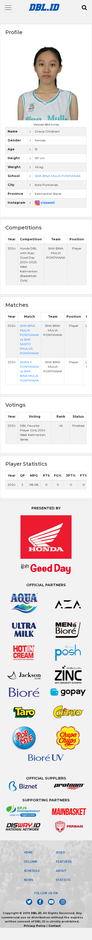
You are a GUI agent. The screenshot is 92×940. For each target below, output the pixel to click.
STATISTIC (63, 880)
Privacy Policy (35, 926)
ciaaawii (47, 202)
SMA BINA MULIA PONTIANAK (57, 176)
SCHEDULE (32, 871)
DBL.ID (36, 913)
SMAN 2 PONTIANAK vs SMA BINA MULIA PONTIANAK (29, 371)
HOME (28, 852)
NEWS (28, 880)
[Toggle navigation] (8, 8)
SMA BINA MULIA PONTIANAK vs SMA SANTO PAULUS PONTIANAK (29, 339)
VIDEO (60, 852)
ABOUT (61, 871)
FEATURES (64, 861)
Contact (54, 926)
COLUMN (30, 861)
